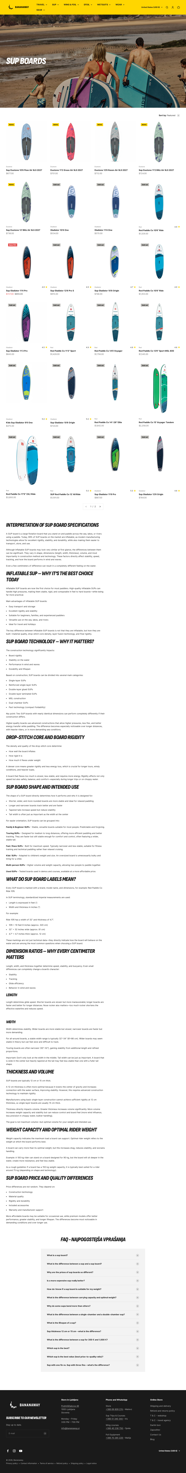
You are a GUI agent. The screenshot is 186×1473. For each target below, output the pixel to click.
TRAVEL (40, 4)
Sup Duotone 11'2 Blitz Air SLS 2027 (156, 170)
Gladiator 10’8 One (59, 230)
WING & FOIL (70, 4)
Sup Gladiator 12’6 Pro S (62, 290)
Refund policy (62, 1463)
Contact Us (155, 1434)
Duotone (9, 167)
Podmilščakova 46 (70, 1406)
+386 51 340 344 (114, 1418)
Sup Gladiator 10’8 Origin (107, 290)
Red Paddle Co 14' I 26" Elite (108, 422)
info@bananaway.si (70, 1428)
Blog (152, 1439)
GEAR (39, 10)
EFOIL (87, 4)
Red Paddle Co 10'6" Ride (151, 230)
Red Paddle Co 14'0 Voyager (108, 351)
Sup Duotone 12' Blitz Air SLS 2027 (23, 230)
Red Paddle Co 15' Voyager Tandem (156, 422)
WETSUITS (102, 4)
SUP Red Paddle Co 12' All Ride (65, 494)
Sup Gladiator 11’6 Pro (105, 494)
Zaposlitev (155, 1430)
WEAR (119, 4)
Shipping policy (77, 1463)
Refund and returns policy (162, 1411)
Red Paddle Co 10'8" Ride (151, 290)
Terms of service (47, 1463)
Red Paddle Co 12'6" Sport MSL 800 (156, 351)
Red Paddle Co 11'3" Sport (63, 351)
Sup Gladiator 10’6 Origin (62, 422)
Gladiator (53, 227)
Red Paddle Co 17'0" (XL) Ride (21, 494)
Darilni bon (155, 1425)
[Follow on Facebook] (7, 1451)
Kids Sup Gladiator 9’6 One (19, 422)
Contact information (29, 1463)
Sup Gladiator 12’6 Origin (151, 494)
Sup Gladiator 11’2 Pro (17, 351)
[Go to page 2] (100, 506)
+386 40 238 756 (114, 1428)
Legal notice (91, 1463)
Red (140, 227)
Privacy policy (12, 1463)
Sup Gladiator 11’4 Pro (16, 290)
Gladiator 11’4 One (103, 230)
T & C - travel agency (160, 1420)
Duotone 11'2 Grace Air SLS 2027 (66, 170)
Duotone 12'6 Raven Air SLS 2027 (111, 170)
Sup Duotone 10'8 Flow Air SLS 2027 (24, 170)
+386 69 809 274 (114, 1409)
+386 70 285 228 (114, 1437)
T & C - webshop (158, 1415)
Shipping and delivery (160, 1406)
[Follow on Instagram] (14, 1451)
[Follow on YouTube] (20, 1451)
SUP (54, 4)
